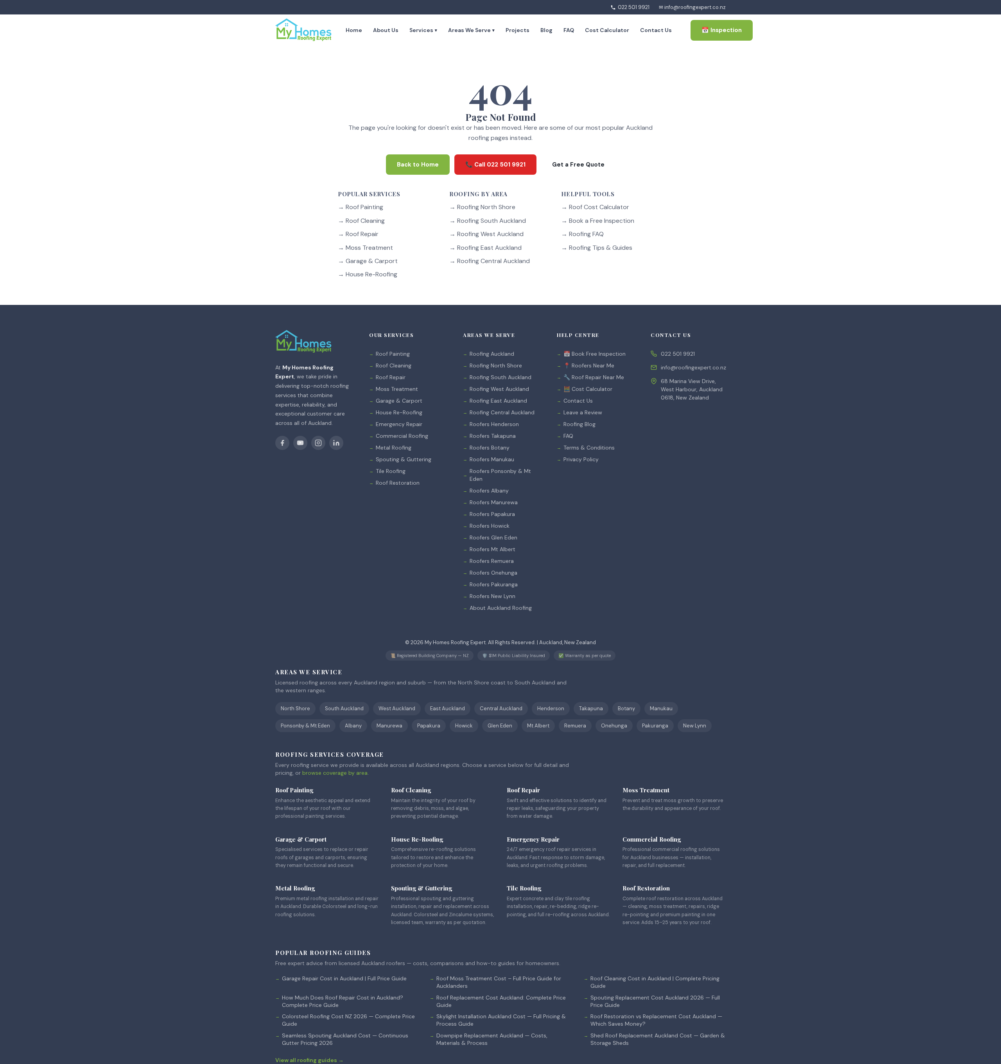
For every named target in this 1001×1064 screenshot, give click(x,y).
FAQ (568, 30)
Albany (353, 725)
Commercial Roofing (402, 435)
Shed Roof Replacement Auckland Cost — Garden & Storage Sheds (657, 1039)
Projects (517, 30)
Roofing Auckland (492, 353)
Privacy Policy (581, 459)
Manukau (661, 708)
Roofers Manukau (492, 459)
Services (423, 30)
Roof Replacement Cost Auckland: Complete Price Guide (501, 1001)
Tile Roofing (390, 471)
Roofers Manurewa (494, 502)
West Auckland (397, 708)
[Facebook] (282, 443)
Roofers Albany (489, 490)
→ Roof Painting (360, 207)
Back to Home (418, 164)
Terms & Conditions (589, 447)
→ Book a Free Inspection (597, 221)
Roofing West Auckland (499, 388)
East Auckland (447, 708)
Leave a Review (582, 412)
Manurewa (389, 725)
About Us (385, 30)
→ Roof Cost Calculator (595, 207)
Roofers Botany (489, 447)
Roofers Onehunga (493, 572)
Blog (546, 30)
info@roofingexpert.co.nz (693, 367)
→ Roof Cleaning (361, 221)
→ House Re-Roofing (367, 274)
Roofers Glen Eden (493, 537)
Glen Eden (500, 725)
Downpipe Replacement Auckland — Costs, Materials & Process (491, 1039)
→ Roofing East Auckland (485, 248)
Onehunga (614, 725)
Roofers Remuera (492, 560)
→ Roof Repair (358, 234)
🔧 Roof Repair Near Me (593, 377)
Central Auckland (501, 708)
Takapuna (591, 708)
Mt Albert (538, 725)
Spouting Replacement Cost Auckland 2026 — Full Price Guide (655, 1001)
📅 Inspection (721, 30)
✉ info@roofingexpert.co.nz (692, 7)
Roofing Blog (579, 424)
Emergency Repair (399, 424)
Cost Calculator (607, 30)
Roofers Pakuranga (494, 584)
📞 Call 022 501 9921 (495, 164)
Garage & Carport (399, 400)
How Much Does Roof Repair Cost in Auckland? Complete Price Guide (342, 1001)
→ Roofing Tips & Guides (596, 248)
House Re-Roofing (399, 412)
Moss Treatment (397, 388)
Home (354, 30)
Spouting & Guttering (403, 459)
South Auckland (344, 708)
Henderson (550, 708)
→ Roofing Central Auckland (489, 261)
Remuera (575, 725)
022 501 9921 (633, 7)
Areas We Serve (471, 30)
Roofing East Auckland (498, 400)
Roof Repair (390, 377)
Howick (464, 725)
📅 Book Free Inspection (594, 353)
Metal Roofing (393, 447)
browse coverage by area (335, 772)
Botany (626, 708)
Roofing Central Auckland (502, 412)
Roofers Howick (489, 525)
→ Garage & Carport (368, 261)
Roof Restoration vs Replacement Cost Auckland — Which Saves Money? (656, 1020)
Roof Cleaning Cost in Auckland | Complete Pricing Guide (654, 982)
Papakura (428, 725)
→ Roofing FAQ (582, 234)
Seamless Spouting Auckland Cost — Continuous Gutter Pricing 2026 (345, 1039)
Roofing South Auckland (500, 377)
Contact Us (656, 30)
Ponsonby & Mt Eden (305, 725)
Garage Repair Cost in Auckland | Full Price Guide (344, 978)
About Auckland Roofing (501, 607)
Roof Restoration (398, 482)
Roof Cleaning (393, 365)
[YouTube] (300, 443)
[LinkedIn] (336, 443)
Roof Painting (393, 353)
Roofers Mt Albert (492, 549)
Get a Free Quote (578, 164)
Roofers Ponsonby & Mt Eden (500, 475)
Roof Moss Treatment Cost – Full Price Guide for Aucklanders (498, 982)
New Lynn (694, 725)
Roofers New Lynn (492, 596)
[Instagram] (318, 443)
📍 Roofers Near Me (588, 365)
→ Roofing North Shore (482, 207)
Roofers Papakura (492, 514)
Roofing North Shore (496, 365)
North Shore (295, 708)
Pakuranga (655, 725)
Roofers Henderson (494, 424)
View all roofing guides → (309, 1060)
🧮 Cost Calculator (587, 388)
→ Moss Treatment (365, 248)
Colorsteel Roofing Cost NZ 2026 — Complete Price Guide (348, 1020)
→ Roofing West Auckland (486, 234)
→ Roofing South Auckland (487, 221)
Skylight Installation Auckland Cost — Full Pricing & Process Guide (501, 1020)
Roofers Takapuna (493, 435)
